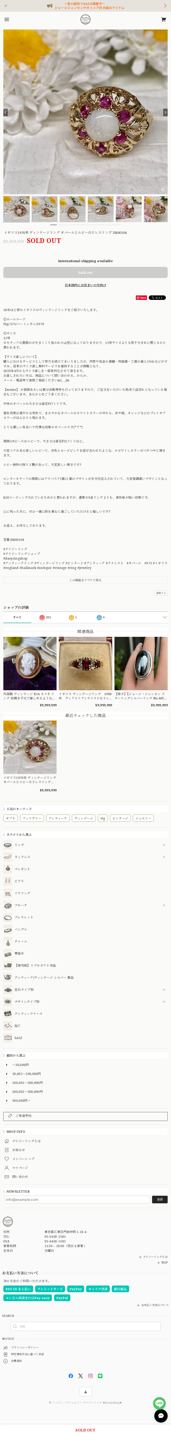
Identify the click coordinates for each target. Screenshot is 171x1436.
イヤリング (22, 893)
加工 (17, 1026)
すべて (17, 617)
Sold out (85, 272)
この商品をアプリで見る (85, 580)
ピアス (19, 881)
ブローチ (20, 905)
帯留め (19, 953)
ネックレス (22, 857)
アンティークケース (28, 1014)
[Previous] (5, 112)
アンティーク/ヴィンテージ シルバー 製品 (44, 978)
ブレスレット (23, 917)
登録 (160, 1199)
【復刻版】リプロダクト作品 (35, 966)
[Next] (165, 112)
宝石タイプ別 (25, 990)
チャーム (20, 941)
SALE (18, 1038)
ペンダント (22, 869)
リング (19, 845)
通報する (161, 593)
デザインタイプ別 (27, 1002)
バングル (20, 929)
